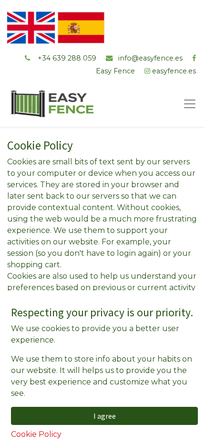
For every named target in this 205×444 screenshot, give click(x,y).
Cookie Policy (36, 434)
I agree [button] (104, 416)
